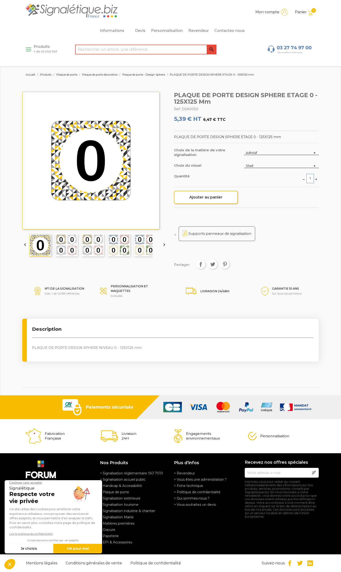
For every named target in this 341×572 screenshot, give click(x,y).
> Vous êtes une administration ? (200, 479)
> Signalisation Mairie (117, 517)
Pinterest (224, 264)
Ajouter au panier (205, 197)
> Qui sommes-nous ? (191, 498)
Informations (112, 30)
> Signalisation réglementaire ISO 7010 (131, 473)
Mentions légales (42, 563)
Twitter (300, 563)
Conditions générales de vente (94, 563)
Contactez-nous (229, 30)
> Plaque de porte (114, 492)
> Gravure (107, 530)
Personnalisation (167, 30)
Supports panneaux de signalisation (220, 233)
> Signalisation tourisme (119, 505)
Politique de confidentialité (155, 563)
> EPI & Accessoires (116, 542)
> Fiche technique (188, 486)
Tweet (212, 264)
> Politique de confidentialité (197, 492)
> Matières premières (117, 523)
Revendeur (198, 30)
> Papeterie (109, 536)
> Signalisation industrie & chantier (127, 511)
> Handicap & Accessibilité (121, 486)
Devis (140, 30)
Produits (45, 48)
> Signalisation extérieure (120, 498)
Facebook (289, 563)
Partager (200, 264)
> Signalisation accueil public (122, 479)
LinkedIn (310, 563)
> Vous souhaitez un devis (195, 505)
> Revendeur (184, 473)
